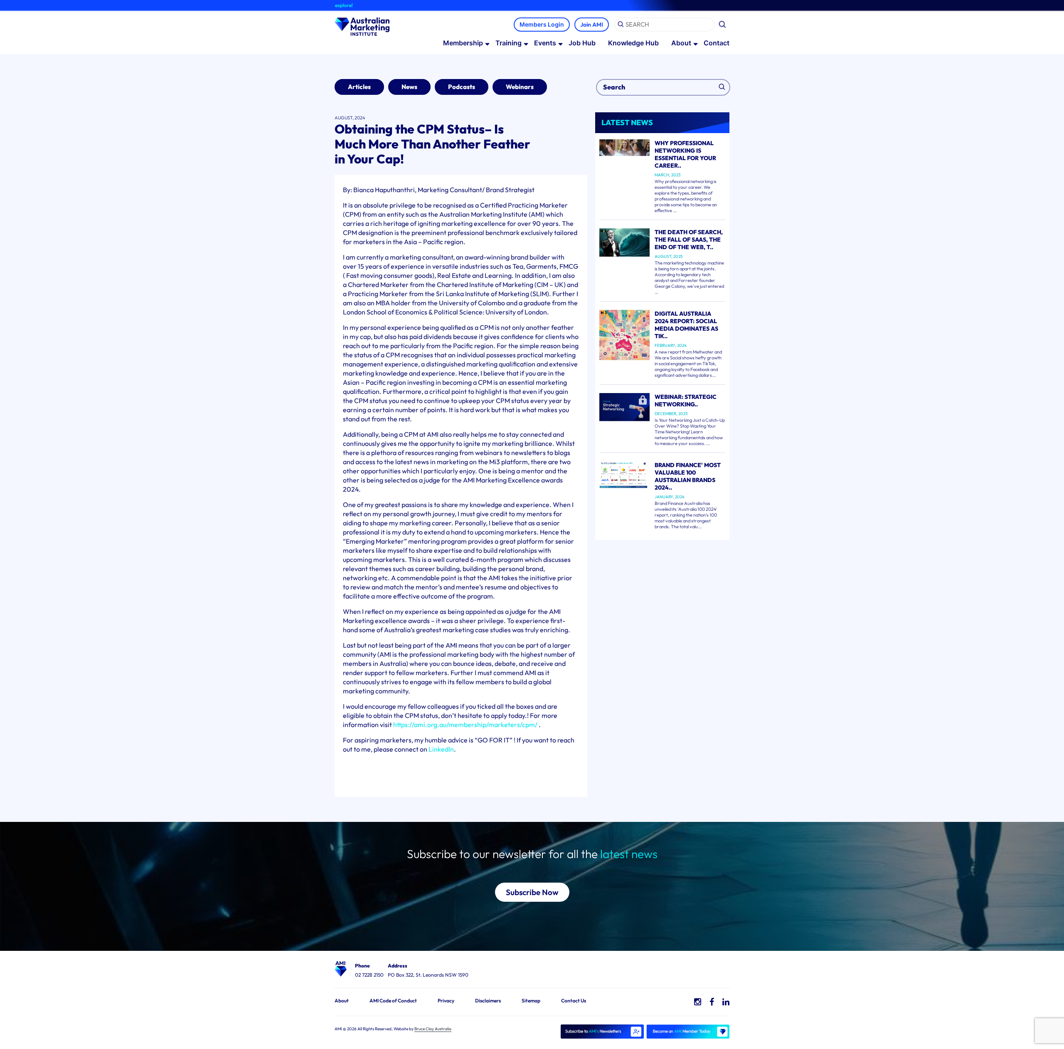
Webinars (520, 87)
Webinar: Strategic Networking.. (686, 400)
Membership (463, 43)
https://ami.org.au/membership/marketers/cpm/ (465, 724)
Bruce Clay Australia (432, 1029)
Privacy (446, 1000)
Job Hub (582, 43)
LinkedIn (441, 749)
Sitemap (531, 1000)
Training (508, 43)
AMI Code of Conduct (393, 1000)
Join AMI (591, 24)
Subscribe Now (532, 892)
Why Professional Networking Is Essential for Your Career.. (685, 154)
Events (545, 43)
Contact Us (573, 1000)
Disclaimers (488, 1000)
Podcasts (461, 87)
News (409, 87)
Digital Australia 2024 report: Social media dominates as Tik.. (686, 325)
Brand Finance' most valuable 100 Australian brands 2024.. (688, 476)
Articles (359, 87)
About (681, 43)
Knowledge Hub (633, 43)
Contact (716, 43)
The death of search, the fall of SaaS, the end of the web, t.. (689, 239)
